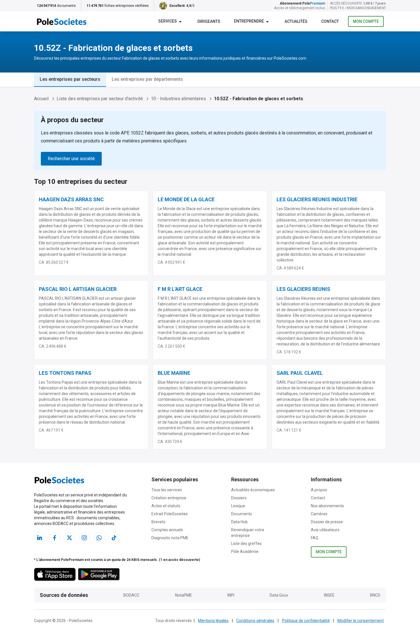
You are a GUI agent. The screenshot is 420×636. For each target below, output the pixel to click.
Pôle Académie (245, 551)
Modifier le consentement (360, 620)
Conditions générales (255, 620)
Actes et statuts (165, 506)
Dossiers (239, 498)
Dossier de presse (327, 522)
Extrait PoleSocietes (169, 514)
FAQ (314, 538)
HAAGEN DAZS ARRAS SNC (71, 199)
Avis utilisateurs (325, 530)
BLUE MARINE (174, 373)
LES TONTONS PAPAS (65, 373)
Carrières (319, 514)
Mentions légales (213, 620)
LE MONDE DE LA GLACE (186, 199)
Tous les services (166, 490)
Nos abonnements (327, 506)
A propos (319, 490)
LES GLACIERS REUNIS (303, 289)
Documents (241, 514)
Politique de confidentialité (306, 620)
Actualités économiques (253, 490)
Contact (318, 498)
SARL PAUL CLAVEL (300, 373)
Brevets (158, 522)
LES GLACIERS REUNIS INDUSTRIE (317, 199)
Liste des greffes (246, 543)
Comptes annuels (167, 530)
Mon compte (366, 21)
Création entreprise (168, 498)
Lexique (238, 506)
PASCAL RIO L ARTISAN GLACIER (78, 289)
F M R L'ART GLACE (180, 289)
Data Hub (239, 522)
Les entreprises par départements (147, 79)
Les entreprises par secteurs (70, 79)
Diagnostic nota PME (170, 538)
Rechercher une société (71, 158)
